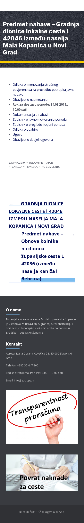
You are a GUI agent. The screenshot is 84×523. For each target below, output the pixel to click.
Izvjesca (32, 166)
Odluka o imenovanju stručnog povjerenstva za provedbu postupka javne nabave (43, 89)
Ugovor (18, 134)
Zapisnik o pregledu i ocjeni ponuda (39, 124)
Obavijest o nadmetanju (30, 99)
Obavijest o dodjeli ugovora (33, 139)
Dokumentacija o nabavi (30, 114)
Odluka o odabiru (25, 129)
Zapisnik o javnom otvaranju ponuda (40, 119)
